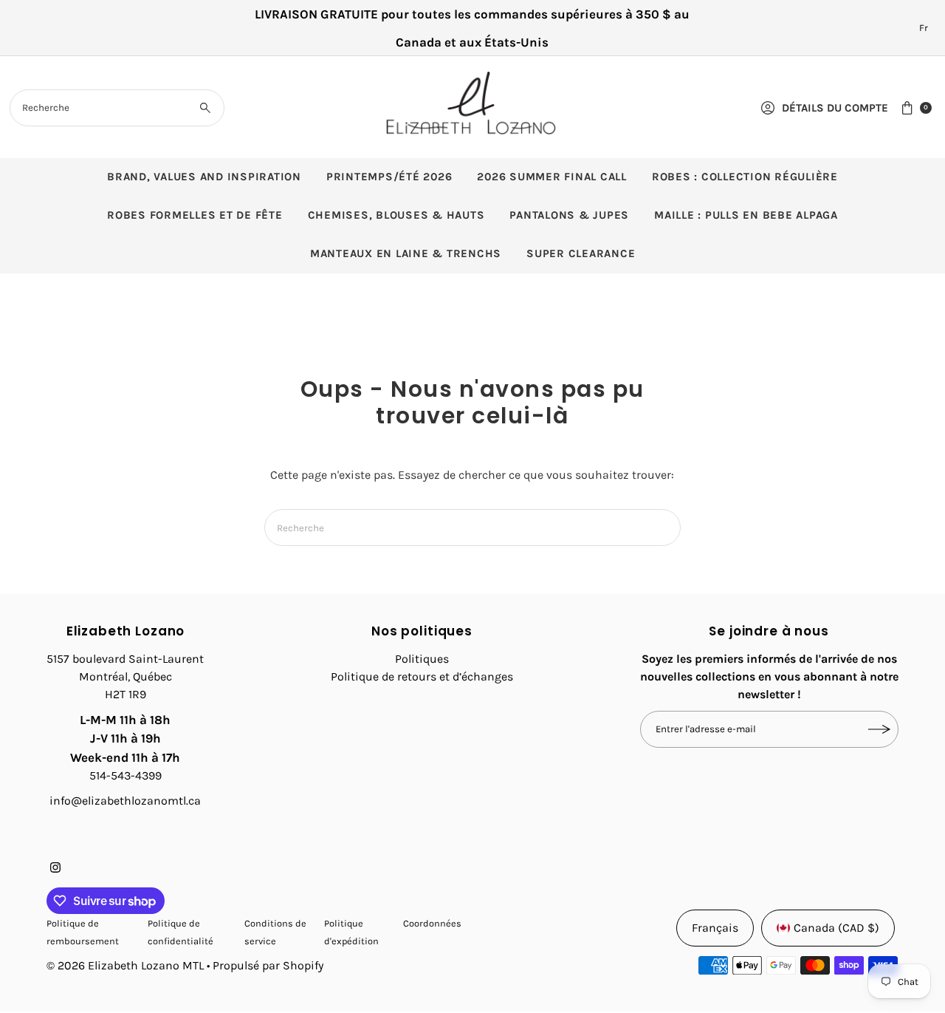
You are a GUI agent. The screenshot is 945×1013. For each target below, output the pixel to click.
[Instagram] (55, 869)
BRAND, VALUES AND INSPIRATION (204, 176)
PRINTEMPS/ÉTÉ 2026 (389, 176)
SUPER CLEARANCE (580, 253)
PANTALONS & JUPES (569, 215)
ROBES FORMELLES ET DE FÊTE (195, 215)
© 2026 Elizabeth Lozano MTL (125, 965)
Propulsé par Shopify (268, 965)
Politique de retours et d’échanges (422, 676)
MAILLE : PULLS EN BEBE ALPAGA (746, 215)
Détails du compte (835, 108)
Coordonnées (432, 923)
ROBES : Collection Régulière (745, 176)
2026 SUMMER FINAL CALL (552, 176)
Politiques (422, 659)
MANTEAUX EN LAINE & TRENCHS (405, 253)
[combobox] (117, 107)
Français (715, 928)
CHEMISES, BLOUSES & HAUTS (396, 215)
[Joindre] (880, 729)
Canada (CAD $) (836, 928)
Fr (923, 27)
